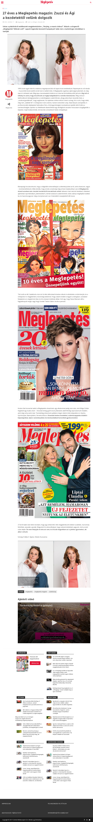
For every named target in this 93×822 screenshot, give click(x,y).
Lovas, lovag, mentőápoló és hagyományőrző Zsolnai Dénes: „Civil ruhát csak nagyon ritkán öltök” (32, 771)
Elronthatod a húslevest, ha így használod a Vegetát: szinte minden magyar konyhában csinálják (62, 710)
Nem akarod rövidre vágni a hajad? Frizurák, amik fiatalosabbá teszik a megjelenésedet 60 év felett (63, 665)
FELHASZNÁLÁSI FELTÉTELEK (57, 803)
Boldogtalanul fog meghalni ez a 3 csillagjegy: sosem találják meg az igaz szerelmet (63, 690)
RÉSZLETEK (35, 663)
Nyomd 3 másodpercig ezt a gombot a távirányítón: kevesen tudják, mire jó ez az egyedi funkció (33, 763)
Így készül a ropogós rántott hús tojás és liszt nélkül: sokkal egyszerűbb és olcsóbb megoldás (62, 703)
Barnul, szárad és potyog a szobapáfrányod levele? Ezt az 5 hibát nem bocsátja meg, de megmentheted (32, 733)
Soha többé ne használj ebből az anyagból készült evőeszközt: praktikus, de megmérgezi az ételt (33, 725)
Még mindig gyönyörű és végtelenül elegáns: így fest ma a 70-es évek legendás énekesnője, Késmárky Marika (63, 682)
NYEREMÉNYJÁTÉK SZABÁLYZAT (58, 813)
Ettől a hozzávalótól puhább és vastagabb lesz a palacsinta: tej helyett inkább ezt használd (62, 732)
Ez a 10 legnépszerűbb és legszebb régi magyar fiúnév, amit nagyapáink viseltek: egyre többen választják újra (63, 673)
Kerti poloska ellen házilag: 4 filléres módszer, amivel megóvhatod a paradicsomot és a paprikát (33, 703)
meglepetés (29, 591)
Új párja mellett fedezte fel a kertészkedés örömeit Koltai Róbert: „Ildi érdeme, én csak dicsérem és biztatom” (61, 748)
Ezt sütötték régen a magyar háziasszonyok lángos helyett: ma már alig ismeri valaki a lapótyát (63, 658)
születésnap (52, 591)
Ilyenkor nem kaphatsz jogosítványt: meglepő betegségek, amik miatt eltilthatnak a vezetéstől (33, 755)
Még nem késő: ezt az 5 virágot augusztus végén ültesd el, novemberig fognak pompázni (24, 718)
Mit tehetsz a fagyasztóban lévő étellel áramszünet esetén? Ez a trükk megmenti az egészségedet (32, 711)
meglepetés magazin (41, 591)
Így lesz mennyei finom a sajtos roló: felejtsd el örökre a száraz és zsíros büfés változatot (63, 725)
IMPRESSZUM (6, 803)
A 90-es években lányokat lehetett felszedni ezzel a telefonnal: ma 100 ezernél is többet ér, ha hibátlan (33, 779)
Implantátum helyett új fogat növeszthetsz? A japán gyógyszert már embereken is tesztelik (33, 747)
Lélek (5, 8)
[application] (54, 622)
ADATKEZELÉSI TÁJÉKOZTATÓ (11, 813)
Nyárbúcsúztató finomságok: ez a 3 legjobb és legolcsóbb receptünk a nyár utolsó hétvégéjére (63, 718)
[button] (54, 623)
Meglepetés (20, 22)
